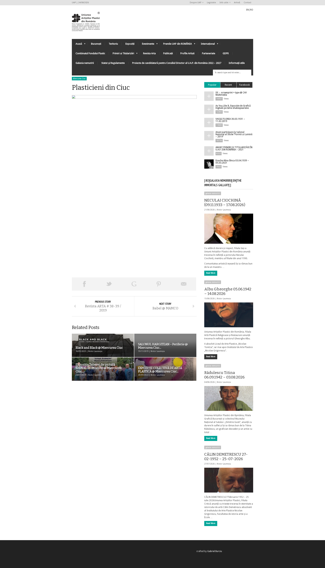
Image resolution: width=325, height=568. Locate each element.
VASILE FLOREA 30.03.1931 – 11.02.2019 (230, 120)
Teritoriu (113, 43)
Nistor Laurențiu (224, 210)
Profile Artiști (187, 53)
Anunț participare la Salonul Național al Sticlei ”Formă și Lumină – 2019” (234, 134)
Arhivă (237, 2)
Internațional (206, 44)
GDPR (226, 53)
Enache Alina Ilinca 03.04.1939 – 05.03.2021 (232, 161)
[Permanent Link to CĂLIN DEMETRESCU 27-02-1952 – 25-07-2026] (228, 480)
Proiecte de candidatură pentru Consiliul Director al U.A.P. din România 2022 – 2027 (176, 63)
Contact (247, 2)
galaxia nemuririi (212, 193)
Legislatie (211, 2)
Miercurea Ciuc (79, 79)
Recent (228, 84)
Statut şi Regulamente (113, 63)
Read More (210, 273)
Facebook (244, 84)
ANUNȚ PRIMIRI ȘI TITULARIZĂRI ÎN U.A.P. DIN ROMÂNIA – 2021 (234, 148)
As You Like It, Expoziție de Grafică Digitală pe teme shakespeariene (233, 106)
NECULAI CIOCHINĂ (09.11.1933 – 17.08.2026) (224, 202)
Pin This (158, 284)
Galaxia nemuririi (85, 63)
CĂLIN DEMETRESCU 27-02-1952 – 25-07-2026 (226, 456)
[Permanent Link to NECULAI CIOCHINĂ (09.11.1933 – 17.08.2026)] (228, 229)
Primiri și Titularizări (121, 54)
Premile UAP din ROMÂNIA (175, 44)
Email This (183, 284)
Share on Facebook (84, 284)
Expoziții (129, 43)
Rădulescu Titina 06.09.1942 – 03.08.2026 (224, 374)
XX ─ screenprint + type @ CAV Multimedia (231, 93)
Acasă (77, 44)
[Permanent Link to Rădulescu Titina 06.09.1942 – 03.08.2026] (228, 398)
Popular (212, 84)
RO (251, 9)
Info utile (223, 2)
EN (247, 9)
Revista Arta (149, 53)
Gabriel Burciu (214, 551)
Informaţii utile (237, 63)
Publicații (168, 53)
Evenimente (146, 44)
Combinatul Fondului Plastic (90, 53)
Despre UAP (194, 2)
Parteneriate (208, 53)
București (96, 43)
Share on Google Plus (133, 284)
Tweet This (109, 284)
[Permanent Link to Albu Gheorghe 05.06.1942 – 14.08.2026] (228, 314)
